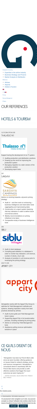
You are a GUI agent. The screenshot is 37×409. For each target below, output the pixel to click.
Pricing (4, 95)
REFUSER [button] (13, 406)
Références (5, 79)
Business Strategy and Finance (15, 75)
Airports (7, 84)
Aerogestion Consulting (8, 69)
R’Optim (4, 101)
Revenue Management (7, 98)
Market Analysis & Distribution (15, 77)
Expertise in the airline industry (15, 72)
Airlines (7, 82)
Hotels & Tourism (10, 87)
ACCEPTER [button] (23, 406)
